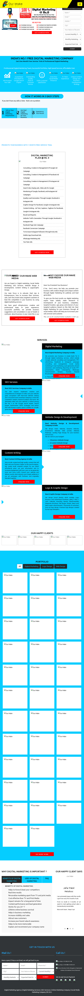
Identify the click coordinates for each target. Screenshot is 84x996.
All (20, 566)
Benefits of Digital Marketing (12, 879)
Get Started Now (42, 32)
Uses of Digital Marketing (32, 879)
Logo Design (47, 566)
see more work (42, 854)
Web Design (60, 566)
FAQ (47, 878)
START (13, 25)
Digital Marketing (31, 566)
